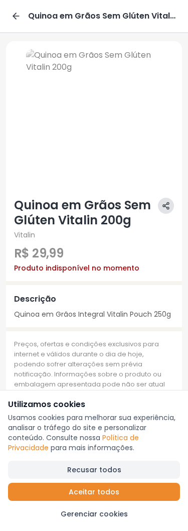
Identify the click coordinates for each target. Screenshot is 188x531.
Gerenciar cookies (94, 514)
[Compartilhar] (166, 206)
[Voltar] (16, 16)
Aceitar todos (94, 492)
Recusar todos (94, 470)
